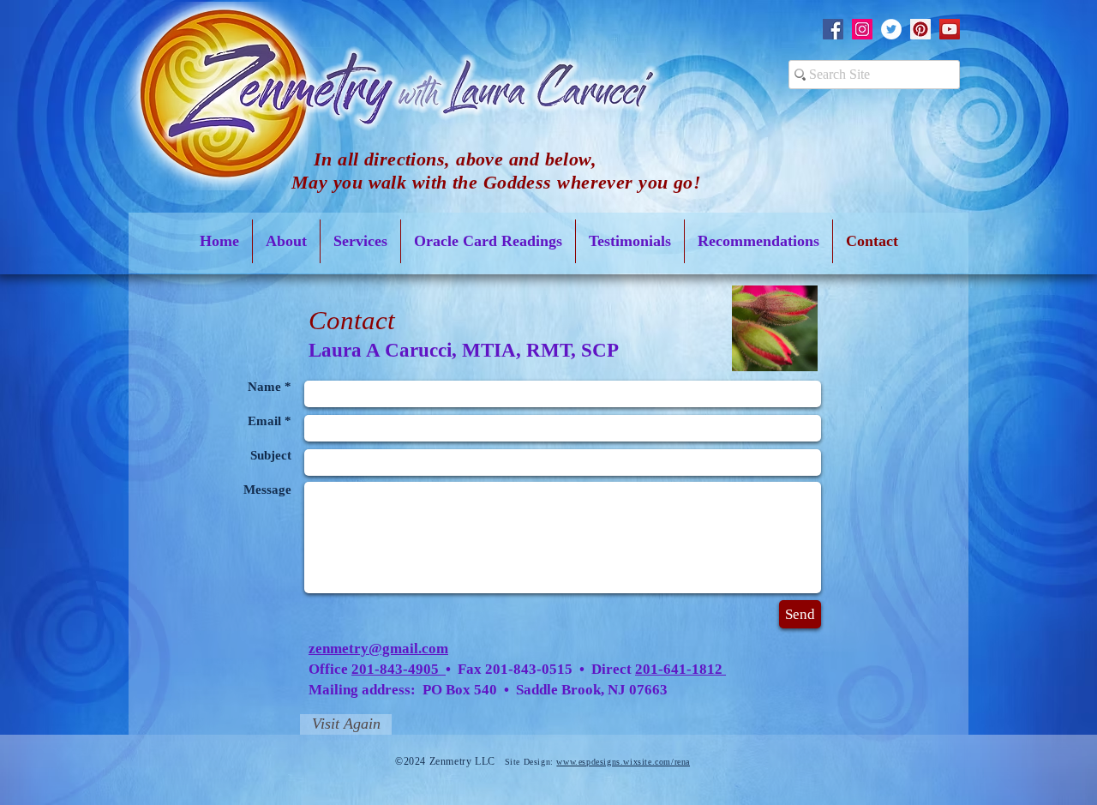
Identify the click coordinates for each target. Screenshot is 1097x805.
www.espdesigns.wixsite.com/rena (623, 761)
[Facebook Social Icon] (833, 29)
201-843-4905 (396, 669)
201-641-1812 (680, 669)
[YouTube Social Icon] (949, 29)
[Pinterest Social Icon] (920, 29)
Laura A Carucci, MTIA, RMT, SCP (464, 350)
